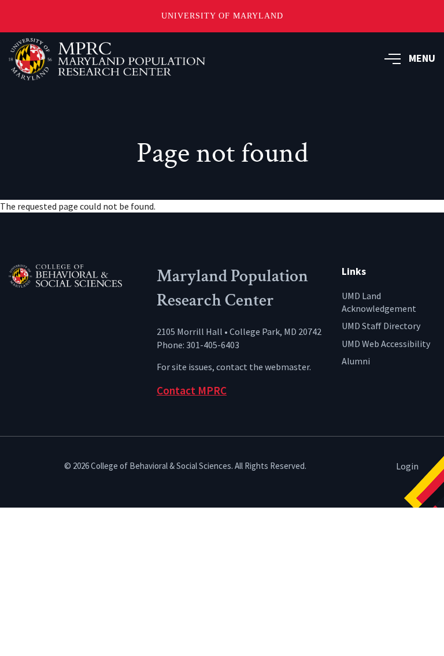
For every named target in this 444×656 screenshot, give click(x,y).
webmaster (287, 366)
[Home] (74, 275)
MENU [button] (422, 58)
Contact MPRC (192, 390)
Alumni (356, 361)
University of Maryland (222, 16)
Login (407, 466)
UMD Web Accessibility (386, 343)
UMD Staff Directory (381, 325)
